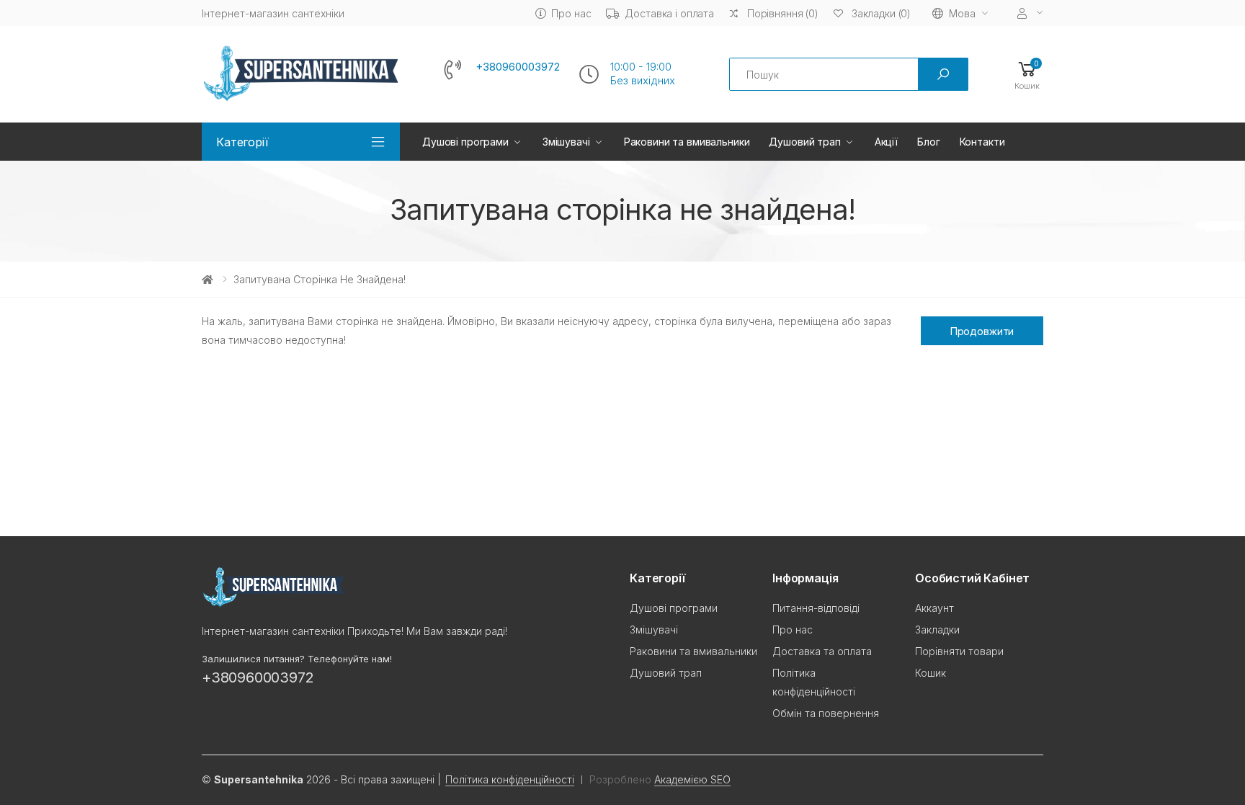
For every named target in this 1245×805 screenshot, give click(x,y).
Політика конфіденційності (509, 779)
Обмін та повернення (825, 713)
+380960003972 (518, 67)
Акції (886, 141)
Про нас (571, 13)
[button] (1027, 74)
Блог (928, 141)
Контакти (982, 141)
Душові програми (465, 141)
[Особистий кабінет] (1030, 13)
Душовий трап (804, 141)
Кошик (930, 673)
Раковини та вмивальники (687, 141)
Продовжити (982, 331)
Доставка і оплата (669, 13)
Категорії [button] (242, 142)
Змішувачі (566, 141)
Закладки (937, 629)
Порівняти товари (959, 651)
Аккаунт (934, 608)
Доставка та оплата (822, 651)
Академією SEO (692, 779)
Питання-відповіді (816, 608)
